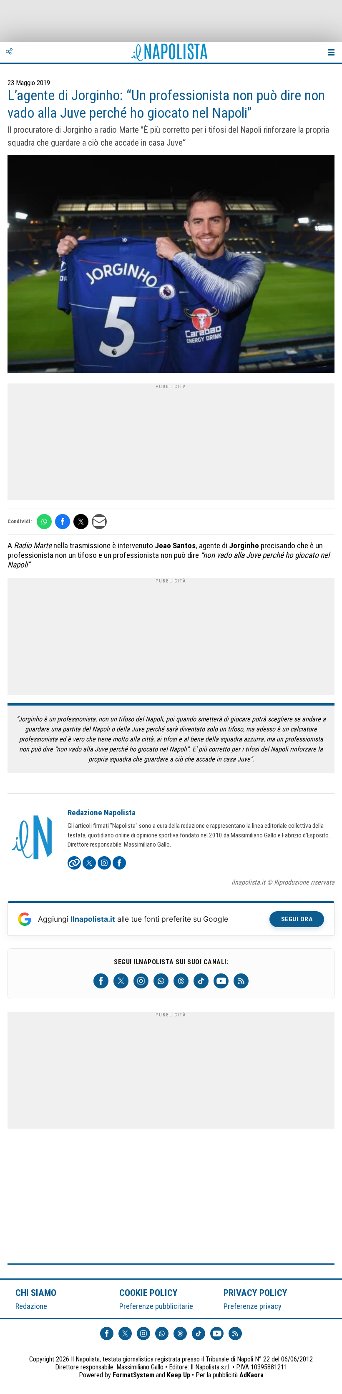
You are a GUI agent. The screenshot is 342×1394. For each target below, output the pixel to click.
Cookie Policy (148, 1292)
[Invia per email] (99, 521)
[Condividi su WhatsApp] (44, 521)
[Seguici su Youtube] (221, 980)
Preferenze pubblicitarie (156, 1306)
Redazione (31, 1306)
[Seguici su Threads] (181, 980)
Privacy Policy (256, 1292)
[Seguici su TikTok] (201, 980)
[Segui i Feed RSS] (241, 980)
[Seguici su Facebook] (100, 980)
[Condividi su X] (80, 521)
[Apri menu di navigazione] (331, 52)
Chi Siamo (35, 1292)
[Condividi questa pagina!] (9, 52)
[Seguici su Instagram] (140, 980)
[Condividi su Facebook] (62, 521)
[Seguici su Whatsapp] (160, 980)
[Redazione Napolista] (33, 838)
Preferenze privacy (253, 1306)
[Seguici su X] (120, 980)
